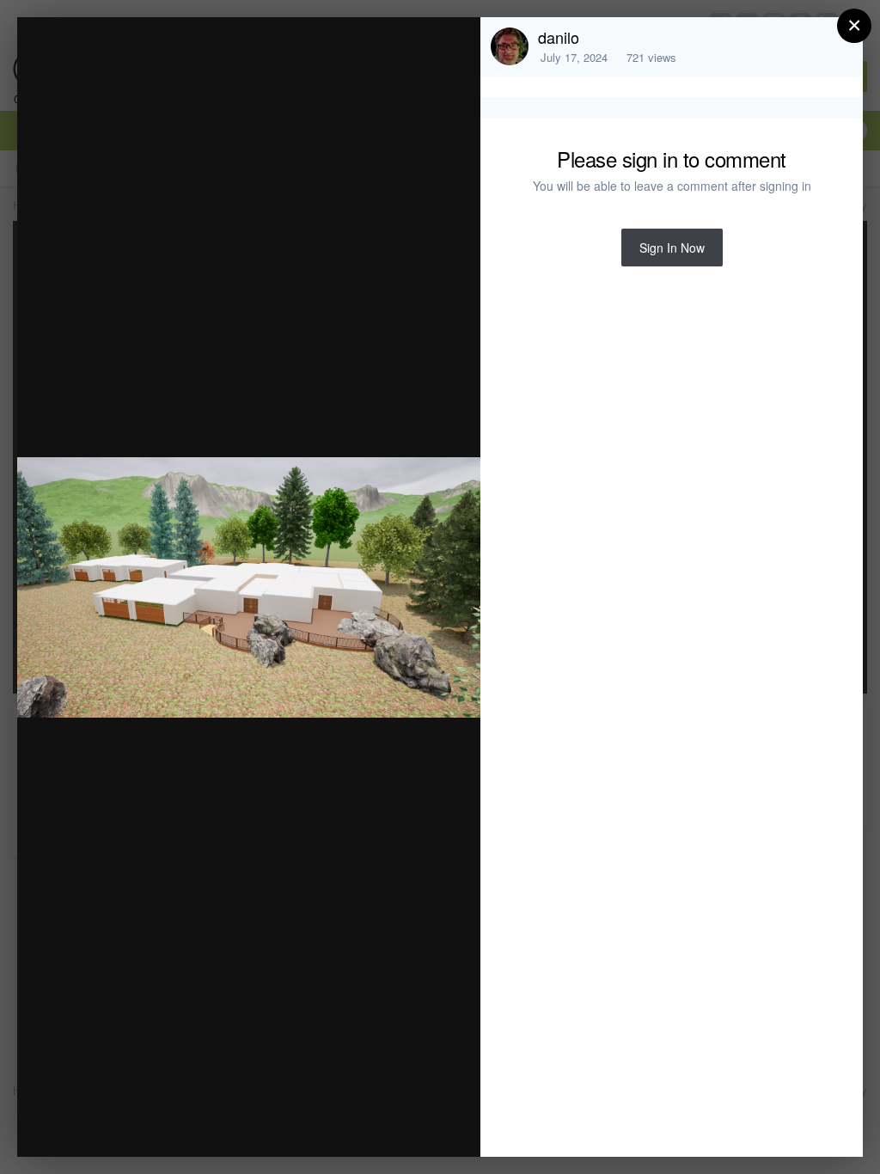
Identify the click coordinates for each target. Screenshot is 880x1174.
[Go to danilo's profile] (510, 46)
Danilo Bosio (162, 63)
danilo (558, 37)
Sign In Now (672, 247)
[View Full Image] (450, 48)
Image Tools (307, 1125)
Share (423, 1125)
